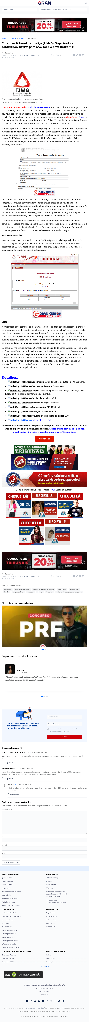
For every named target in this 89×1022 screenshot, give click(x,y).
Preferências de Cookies (11, 905)
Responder (8, 763)
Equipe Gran (9, 53)
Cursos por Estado (8, 937)
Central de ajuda (54, 878)
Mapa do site (44, 995)
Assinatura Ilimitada (9, 913)
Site (3, 853)
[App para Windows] (27, 1001)
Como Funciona (7, 881)
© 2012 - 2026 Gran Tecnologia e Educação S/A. (44, 985)
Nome (4, 837)
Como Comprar (7, 885)
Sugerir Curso (51, 927)
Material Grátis (51, 916)
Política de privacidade (44, 988)
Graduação (6, 923)
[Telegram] (63, 1001)
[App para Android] (39, 1001)
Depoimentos (51, 913)
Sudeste (21, 38)
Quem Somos (7, 878)
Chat (50, 881)
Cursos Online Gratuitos (10, 947)
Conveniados (6, 895)
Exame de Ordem (8, 920)
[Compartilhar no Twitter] (76, 55)
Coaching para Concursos (11, 916)
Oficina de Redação (9, 944)
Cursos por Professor (10, 941)
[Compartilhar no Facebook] (73, 55)
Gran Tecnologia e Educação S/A (35, 1008)
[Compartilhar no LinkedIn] (79, 55)
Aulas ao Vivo (51, 920)
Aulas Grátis (50, 923)
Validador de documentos (11, 892)
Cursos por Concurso (9, 930)
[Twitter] (59, 1001)
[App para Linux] (31, 1001)
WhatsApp (52, 885)
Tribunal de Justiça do (18, 107)
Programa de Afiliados (10, 898)
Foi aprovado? (57, 902)
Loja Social (5, 888)
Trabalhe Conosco (8, 902)
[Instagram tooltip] (47, 1001)
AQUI (52, 489)
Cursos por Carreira (9, 934)
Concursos (12, 38)
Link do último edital (41, 420)
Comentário (7, 810)
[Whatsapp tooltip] (51, 1001)
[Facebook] (55, 1001)
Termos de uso (44, 991)
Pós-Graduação (7, 927)
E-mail (5, 845)
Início (4, 38)
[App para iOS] (35, 1001)
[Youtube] (43, 1001)
